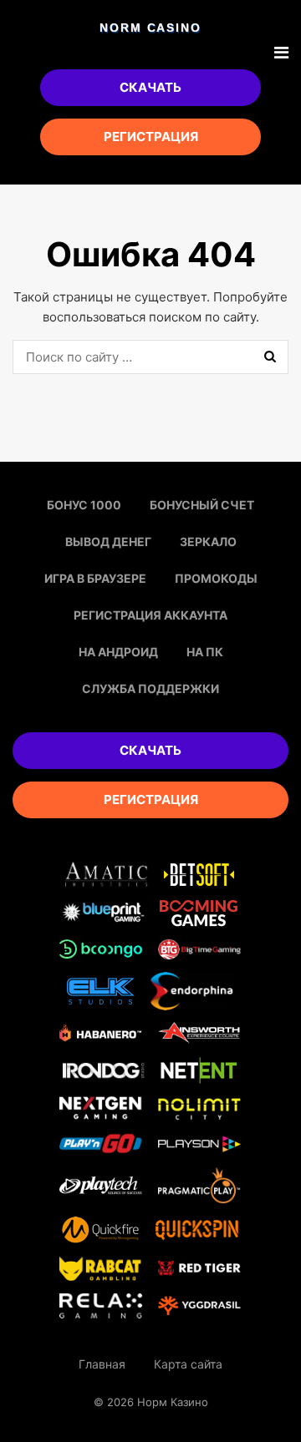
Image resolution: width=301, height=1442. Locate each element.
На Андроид (118, 652)
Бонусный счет (202, 505)
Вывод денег (108, 541)
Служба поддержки (150, 688)
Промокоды (216, 578)
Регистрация (151, 136)
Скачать (150, 87)
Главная (102, 1364)
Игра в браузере (95, 578)
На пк (204, 652)
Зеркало (208, 541)
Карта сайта (188, 1364)
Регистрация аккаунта (150, 615)
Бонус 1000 (84, 505)
